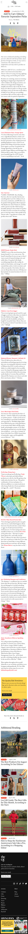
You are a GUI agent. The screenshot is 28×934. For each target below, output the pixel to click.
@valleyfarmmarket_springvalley (16, 517)
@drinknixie (16, 635)
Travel (2, 900)
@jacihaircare (15, 576)
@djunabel (15, 355)
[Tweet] (14, 23)
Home (2, 896)
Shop (15, 892)
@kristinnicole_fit (15, 308)
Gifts (2, 894)
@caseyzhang (16, 247)
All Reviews (4, 909)
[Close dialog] (26, 920)
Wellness (3, 905)
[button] (26, 2)
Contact (16, 896)
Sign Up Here (7, 930)
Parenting (3, 898)
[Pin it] (18, 23)
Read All (3, 911)
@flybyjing (15, 469)
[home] (13, 2)
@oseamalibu (15, 408)
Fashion (3, 907)
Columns (3, 892)
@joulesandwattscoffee (15, 129)
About (16, 894)
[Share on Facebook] (10, 23)
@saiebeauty (16, 190)
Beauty (3, 903)
